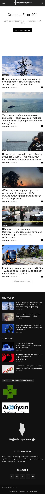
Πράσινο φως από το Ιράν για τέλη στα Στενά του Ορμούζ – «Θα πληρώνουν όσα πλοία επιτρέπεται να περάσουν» (22, 157)
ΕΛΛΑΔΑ (5, 186)
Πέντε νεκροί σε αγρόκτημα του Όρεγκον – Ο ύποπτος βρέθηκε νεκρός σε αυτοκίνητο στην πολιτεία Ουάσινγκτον (22, 233)
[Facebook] (12, 476)
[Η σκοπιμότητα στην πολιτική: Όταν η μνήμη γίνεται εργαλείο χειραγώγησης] (8, 358)
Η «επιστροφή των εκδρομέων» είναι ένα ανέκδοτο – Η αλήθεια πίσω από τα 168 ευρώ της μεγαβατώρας (21, 82)
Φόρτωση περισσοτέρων (22, 281)
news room (5, 87)
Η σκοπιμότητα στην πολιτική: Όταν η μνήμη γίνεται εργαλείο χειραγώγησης (29, 357)
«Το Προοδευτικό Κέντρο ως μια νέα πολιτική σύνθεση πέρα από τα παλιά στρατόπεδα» (29, 327)
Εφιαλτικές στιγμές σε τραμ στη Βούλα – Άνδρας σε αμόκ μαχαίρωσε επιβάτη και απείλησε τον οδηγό (22, 271)
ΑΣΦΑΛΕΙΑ (5, 264)
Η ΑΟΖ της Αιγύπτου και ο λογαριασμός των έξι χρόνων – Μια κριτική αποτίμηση (28, 345)
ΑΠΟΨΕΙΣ (5, 75)
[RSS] (22, 476)
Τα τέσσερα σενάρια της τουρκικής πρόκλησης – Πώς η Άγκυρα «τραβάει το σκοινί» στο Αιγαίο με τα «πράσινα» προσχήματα (22, 119)
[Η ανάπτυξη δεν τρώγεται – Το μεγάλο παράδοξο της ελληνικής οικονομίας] (8, 369)
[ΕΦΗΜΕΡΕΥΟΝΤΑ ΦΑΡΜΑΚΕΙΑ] (10, 392)
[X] (28, 476)
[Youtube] (33, 476)
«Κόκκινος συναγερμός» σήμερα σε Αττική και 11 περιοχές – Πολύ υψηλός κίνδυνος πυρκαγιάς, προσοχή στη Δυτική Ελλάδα (21, 194)
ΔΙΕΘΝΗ (5, 111)
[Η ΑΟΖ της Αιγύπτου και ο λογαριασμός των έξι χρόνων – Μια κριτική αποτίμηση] (8, 346)
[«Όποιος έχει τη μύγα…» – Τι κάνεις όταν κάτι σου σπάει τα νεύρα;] (8, 317)
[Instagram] (17, 476)
